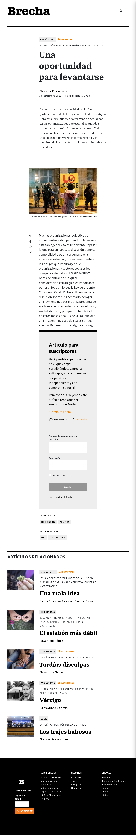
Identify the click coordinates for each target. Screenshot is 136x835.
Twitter (74, 780)
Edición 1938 (48, 651)
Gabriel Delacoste (53, 91)
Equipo (105, 787)
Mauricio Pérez (51, 640)
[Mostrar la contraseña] (82, 465)
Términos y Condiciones (114, 780)
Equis (44, 718)
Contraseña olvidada (60, 497)
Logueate (80, 419)
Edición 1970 (48, 572)
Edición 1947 (48, 611)
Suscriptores (57, 537)
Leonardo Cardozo (54, 707)
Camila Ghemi (85, 601)
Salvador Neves (52, 672)
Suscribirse (107, 777)
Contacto (106, 791)
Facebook (76, 777)
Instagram (76, 784)
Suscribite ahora (60, 412)
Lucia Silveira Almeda (56, 601)
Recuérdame (58, 475)
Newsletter (76, 787)
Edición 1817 (47, 39)
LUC (43, 537)
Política (64, 521)
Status (105, 794)
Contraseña (54, 458)
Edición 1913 (48, 683)
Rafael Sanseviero (54, 739)
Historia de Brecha (111, 784)
